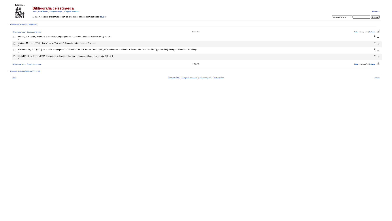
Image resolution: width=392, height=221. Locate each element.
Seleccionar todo (19, 32)
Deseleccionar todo (34, 32)
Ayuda (377, 78)
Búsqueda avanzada (71, 12)
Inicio (34, 12)
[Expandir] (18, 39)
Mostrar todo (43, 12)
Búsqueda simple (55, 12)
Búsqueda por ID (206, 78)
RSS (102, 17)
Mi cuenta (375, 11)
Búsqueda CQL (174, 78)
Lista (356, 32)
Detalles (372, 32)
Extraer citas (219, 78)
